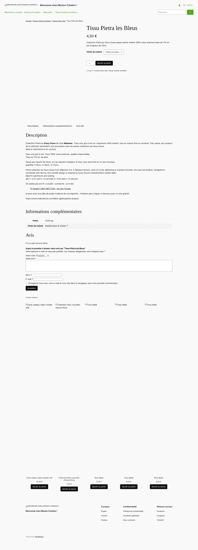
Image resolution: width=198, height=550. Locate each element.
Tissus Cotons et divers (42, 21)
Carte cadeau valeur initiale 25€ (39, 478)
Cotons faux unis (58, 21)
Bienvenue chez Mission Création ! (58, 5)
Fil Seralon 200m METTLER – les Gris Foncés (50, 189)
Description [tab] (33, 126)
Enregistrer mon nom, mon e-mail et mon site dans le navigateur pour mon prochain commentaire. (73, 283)
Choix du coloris (94, 52)
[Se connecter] (179, 5)
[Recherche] (190, 12)
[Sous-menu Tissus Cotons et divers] (77, 12)
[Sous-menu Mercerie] (52, 12)
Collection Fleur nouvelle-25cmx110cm (69, 479)
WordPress (39, 537)
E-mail (29, 279)
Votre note (31, 255)
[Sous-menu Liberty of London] (41, 12)
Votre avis (31, 258)
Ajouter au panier (104, 63)
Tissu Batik (98, 478)
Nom (29, 275)
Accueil (28, 21)
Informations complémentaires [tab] (57, 126)
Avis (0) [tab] (80, 126)
